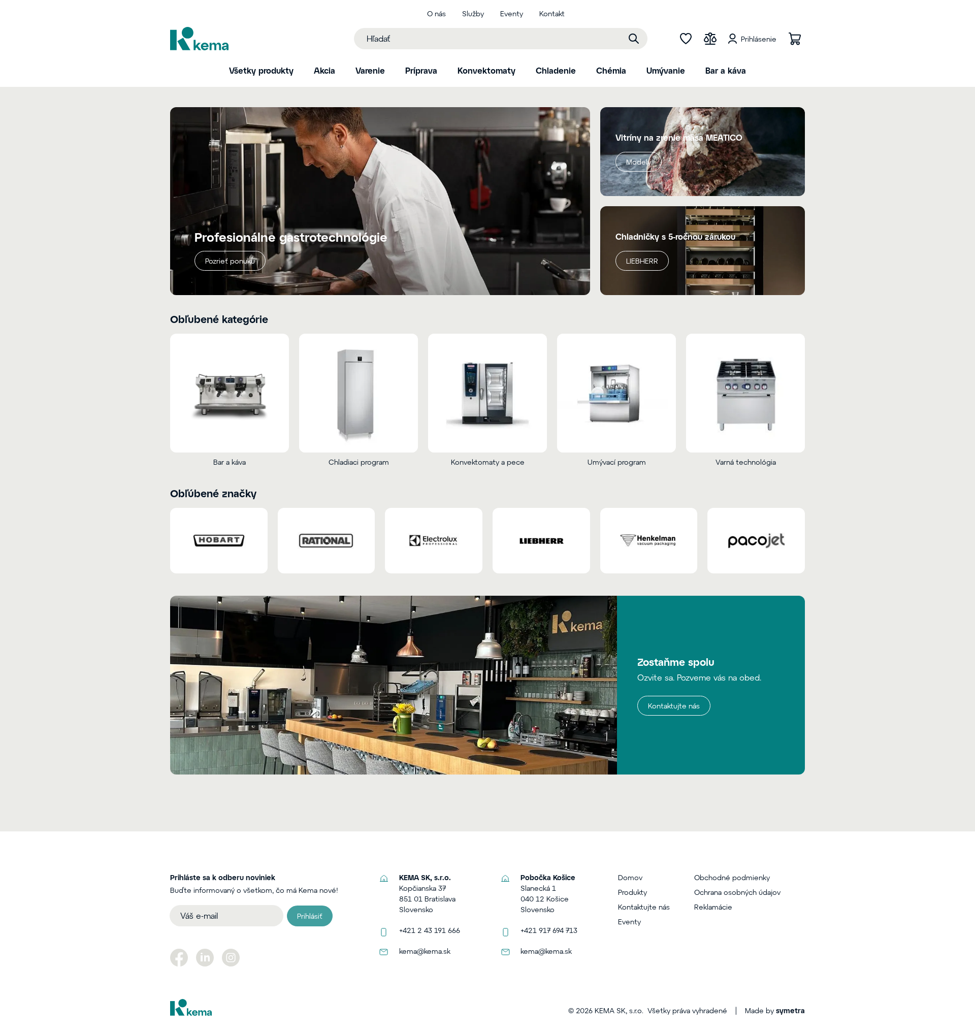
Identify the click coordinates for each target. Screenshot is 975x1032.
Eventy (511, 13)
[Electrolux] (433, 540)
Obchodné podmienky (732, 877)
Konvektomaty (486, 70)
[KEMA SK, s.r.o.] (199, 38)
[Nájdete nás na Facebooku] (179, 957)
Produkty (632, 892)
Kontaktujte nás (674, 705)
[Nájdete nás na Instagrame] (231, 957)
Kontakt (552, 13)
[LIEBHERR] (541, 540)
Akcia (324, 70)
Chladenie (556, 70)
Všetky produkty (261, 70)
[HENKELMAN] (649, 540)
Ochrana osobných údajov (737, 892)
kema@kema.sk (424, 951)
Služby (473, 13)
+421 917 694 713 (549, 930)
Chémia (611, 70)
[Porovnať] (710, 38)
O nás (436, 13)
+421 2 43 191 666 (429, 930)
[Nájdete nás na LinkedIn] (205, 957)
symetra (790, 1010)
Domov (630, 877)
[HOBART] (219, 540)
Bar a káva (725, 70)
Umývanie (665, 70)
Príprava (421, 70)
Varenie (370, 70)
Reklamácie (713, 906)
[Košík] (795, 38)
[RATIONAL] (326, 540)
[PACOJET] (756, 540)
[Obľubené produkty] (685, 38)
